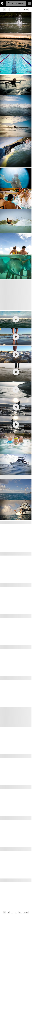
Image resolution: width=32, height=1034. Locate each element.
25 (20, 9)
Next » (26, 9)
